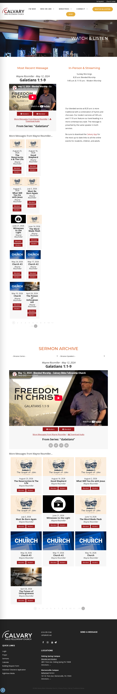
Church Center (111, 1)
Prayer (4, 655)
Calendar (5, 662)
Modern (26, 114)
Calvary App (92, 134)
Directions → (46, 665)
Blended (42, 114)
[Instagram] (47, 642)
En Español (100, 1)
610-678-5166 (46, 632)
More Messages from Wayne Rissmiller (31, 119)
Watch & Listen (102, 9)
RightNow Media (8, 673)
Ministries (64, 9)
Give (71, 14)
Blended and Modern (49, 659)
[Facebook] (43, 642)
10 (49, 323)
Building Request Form (10, 666)
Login (4, 651)
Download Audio (33, 121)
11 (52, 323)
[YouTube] (52, 642)
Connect (80, 9)
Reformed (45, 673)
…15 (31, 326)
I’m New (32, 9)
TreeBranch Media (78, 688)
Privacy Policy (62, 688)
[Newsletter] (55, 642)
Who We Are (46, 9)
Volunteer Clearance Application (14, 670)
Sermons (5, 658)
